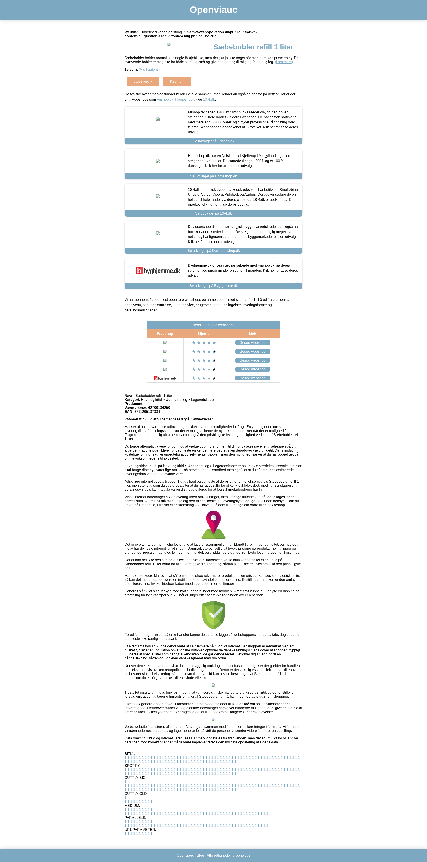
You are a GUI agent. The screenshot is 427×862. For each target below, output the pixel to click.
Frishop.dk (165, 99)
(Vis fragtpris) (149, 69)
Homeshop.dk (186, 99)
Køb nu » (177, 81)
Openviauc (214, 9)
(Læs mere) (284, 62)
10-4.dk (209, 99)
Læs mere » (142, 81)
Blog (200, 855)
